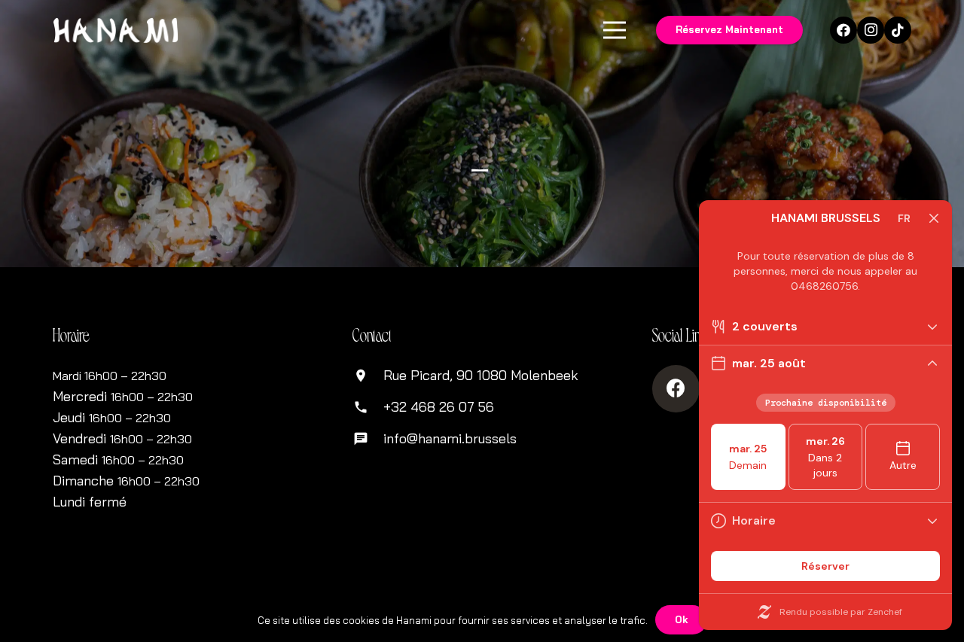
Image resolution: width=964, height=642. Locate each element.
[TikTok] (897, 30)
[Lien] (115, 30)
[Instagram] (870, 30)
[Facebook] (843, 30)
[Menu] (615, 30)
